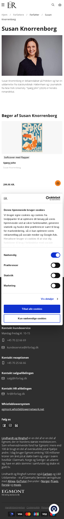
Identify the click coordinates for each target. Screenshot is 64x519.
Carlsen (47, 474)
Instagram (10, 425)
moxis (17, 485)
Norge (45, 481)
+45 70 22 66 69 (16, 340)
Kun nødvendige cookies (32, 318)
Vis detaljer (47, 298)
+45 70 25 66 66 (16, 363)
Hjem (4, 14)
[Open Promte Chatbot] (54, 509)
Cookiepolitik (33, 507)
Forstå (6, 485)
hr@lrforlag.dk (16, 394)
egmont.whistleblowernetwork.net (23, 409)
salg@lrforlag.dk (17, 378)
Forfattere (18, 14)
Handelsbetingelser (15, 507)
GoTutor (21, 481)
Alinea (11, 481)
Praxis (54, 481)
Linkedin (16, 425)
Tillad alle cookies (32, 308)
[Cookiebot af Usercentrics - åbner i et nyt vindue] (46, 198)
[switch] (55, 265)
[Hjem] (12, 4)
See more (32, 155)
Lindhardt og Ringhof (15, 438)
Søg (53, 5)
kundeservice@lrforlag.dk (22, 347)
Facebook (4, 425)
